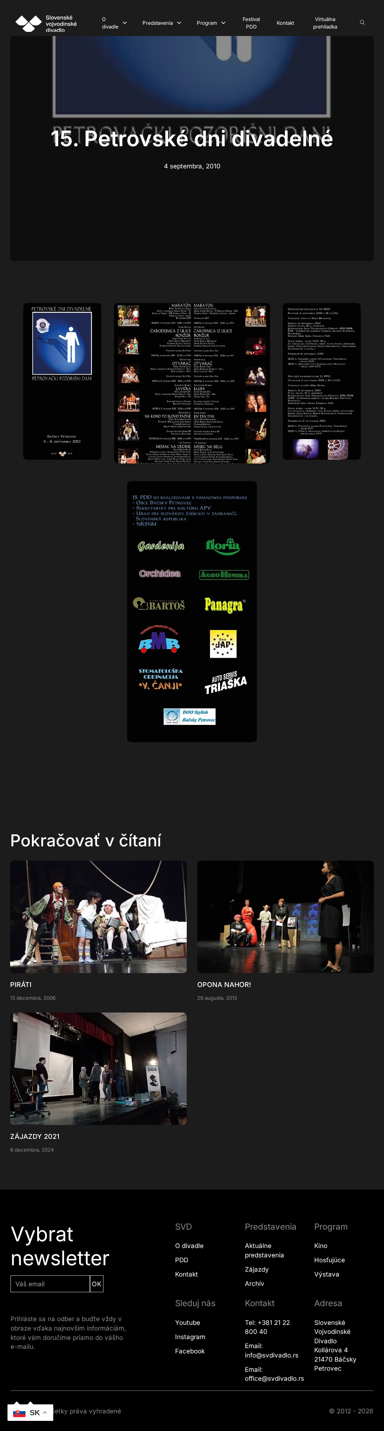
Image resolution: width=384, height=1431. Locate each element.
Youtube (187, 1322)
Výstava (326, 1274)
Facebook (190, 1351)
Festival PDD (251, 23)
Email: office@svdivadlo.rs (274, 1374)
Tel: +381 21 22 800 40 (267, 1327)
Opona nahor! (224, 984)
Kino (320, 1246)
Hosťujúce (329, 1260)
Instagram (190, 1337)
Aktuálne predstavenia (264, 1250)
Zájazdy (257, 1269)
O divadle (110, 23)
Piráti (21, 984)
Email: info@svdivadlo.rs (271, 1350)
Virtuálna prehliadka (325, 23)
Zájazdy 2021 (34, 1136)
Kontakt (285, 23)
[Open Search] (362, 22)
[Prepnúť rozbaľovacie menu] (124, 22)
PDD (181, 1260)
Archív (254, 1283)
